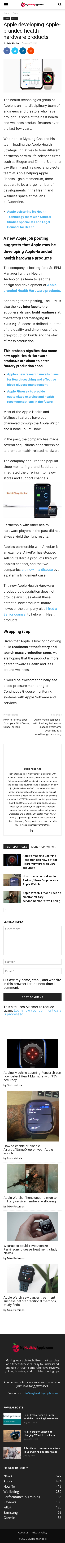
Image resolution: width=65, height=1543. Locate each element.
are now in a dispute (37, 570)
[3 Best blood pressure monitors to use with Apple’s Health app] (12, 1453)
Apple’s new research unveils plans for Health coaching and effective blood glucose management (33, 379)
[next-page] (11, 910)
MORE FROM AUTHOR (43, 846)
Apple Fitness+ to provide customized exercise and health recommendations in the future (30, 396)
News (14, 18)
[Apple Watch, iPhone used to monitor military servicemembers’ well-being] (12, 897)
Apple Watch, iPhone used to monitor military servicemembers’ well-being (42, 897)
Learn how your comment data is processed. (32, 1012)
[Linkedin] (22, 50)
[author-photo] (32, 764)
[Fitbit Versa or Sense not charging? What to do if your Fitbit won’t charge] (12, 1436)
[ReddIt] (30, 50)
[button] (5, 4)
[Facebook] (6, 50)
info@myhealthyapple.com (40, 1393)
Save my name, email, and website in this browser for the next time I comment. (32, 984)
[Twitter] (14, 50)
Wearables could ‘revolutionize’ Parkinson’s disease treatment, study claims (30, 1249)
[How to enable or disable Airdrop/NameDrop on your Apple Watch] (12, 880)
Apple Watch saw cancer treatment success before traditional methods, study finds (30, 1301)
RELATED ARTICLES (16, 846)
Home (6, 12)
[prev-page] (5, 910)
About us (23, 1532)
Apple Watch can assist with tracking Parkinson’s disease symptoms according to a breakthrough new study (47, 727)
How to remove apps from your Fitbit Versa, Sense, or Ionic (16, 723)
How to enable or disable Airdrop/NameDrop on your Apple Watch (40, 880)
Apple (15, 12)
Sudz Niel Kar (13, 43)
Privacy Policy (39, 1532)
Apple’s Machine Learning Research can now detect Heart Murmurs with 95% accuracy (32, 1076)
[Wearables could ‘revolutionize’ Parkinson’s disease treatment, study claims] (33, 1227)
